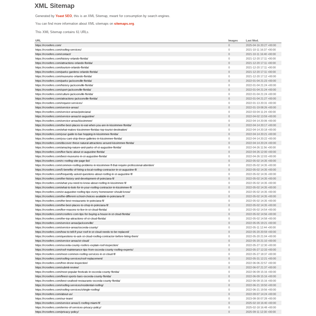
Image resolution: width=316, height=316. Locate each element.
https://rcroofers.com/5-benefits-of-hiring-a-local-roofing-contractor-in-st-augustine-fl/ (86, 169)
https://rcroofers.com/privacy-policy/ (57, 311)
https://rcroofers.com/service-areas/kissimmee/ (63, 120)
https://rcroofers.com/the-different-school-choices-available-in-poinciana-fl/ (79, 196)
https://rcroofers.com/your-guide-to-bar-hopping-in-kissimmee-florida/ (76, 134)
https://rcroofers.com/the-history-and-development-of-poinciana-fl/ (74, 178)
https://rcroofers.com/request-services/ (58, 102)
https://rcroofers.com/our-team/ (54, 298)
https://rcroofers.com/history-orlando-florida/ (61, 58)
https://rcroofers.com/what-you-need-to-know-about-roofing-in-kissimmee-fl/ (80, 182)
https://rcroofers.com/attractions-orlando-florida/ (64, 62)
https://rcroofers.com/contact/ (53, 54)
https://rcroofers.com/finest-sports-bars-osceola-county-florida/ (73, 276)
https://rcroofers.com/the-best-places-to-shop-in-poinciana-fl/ (71, 205)
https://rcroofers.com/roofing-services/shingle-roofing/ (67, 289)
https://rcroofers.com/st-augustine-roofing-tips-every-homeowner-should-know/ (82, 191)
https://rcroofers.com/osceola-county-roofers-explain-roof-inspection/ (76, 245)
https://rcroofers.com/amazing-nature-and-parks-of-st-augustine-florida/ (78, 147)
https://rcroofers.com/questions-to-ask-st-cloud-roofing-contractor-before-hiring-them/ (86, 236)
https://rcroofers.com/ (48, 45)
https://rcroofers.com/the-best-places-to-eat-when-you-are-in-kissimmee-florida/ (83, 125)
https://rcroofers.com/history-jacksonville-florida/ (64, 85)
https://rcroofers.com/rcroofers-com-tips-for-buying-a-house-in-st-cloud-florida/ (82, 214)
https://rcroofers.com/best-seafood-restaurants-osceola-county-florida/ (77, 280)
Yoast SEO (64, 16)
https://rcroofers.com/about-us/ (54, 294)
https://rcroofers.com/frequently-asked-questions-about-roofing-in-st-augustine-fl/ (84, 174)
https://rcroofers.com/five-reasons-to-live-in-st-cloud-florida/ (71, 209)
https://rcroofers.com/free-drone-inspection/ (61, 262)
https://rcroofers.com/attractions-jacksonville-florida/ (66, 98)
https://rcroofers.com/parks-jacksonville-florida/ (63, 80)
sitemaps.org (124, 23)
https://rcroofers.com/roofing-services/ (58, 49)
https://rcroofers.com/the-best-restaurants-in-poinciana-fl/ (69, 200)
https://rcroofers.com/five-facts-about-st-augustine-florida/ (70, 151)
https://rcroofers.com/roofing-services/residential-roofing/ (69, 285)
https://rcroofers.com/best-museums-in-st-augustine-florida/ (71, 156)
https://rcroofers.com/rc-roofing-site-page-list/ (62, 160)
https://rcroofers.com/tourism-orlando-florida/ (62, 67)
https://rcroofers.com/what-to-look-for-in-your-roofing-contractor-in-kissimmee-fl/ (83, 187)
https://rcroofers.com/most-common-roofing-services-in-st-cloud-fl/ (75, 254)
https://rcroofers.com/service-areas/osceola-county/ (66, 227)
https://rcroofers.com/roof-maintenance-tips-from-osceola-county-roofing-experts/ (84, 249)
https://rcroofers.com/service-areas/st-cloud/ (62, 240)
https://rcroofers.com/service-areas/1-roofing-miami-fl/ (67, 302)
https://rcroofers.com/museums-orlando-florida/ (63, 76)
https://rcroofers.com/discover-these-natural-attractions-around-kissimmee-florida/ (84, 142)
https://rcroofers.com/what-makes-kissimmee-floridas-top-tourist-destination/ (81, 129)
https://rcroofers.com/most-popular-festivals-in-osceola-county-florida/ (77, 271)
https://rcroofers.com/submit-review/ (57, 267)
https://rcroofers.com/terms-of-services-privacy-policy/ (68, 307)
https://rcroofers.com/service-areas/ (57, 107)
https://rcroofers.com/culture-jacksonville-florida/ (64, 94)
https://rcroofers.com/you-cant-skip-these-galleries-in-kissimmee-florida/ (78, 138)
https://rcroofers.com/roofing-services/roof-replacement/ (69, 258)
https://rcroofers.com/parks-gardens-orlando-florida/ (66, 71)
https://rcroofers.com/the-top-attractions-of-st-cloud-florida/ (70, 218)
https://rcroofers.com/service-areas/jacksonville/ (64, 222)
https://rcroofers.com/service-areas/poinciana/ (63, 111)
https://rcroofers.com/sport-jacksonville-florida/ (63, 89)
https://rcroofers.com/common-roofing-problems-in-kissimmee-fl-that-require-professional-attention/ (94, 165)
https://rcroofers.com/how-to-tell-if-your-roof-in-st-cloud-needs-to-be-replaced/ (82, 231)
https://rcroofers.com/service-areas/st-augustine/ (64, 116)
